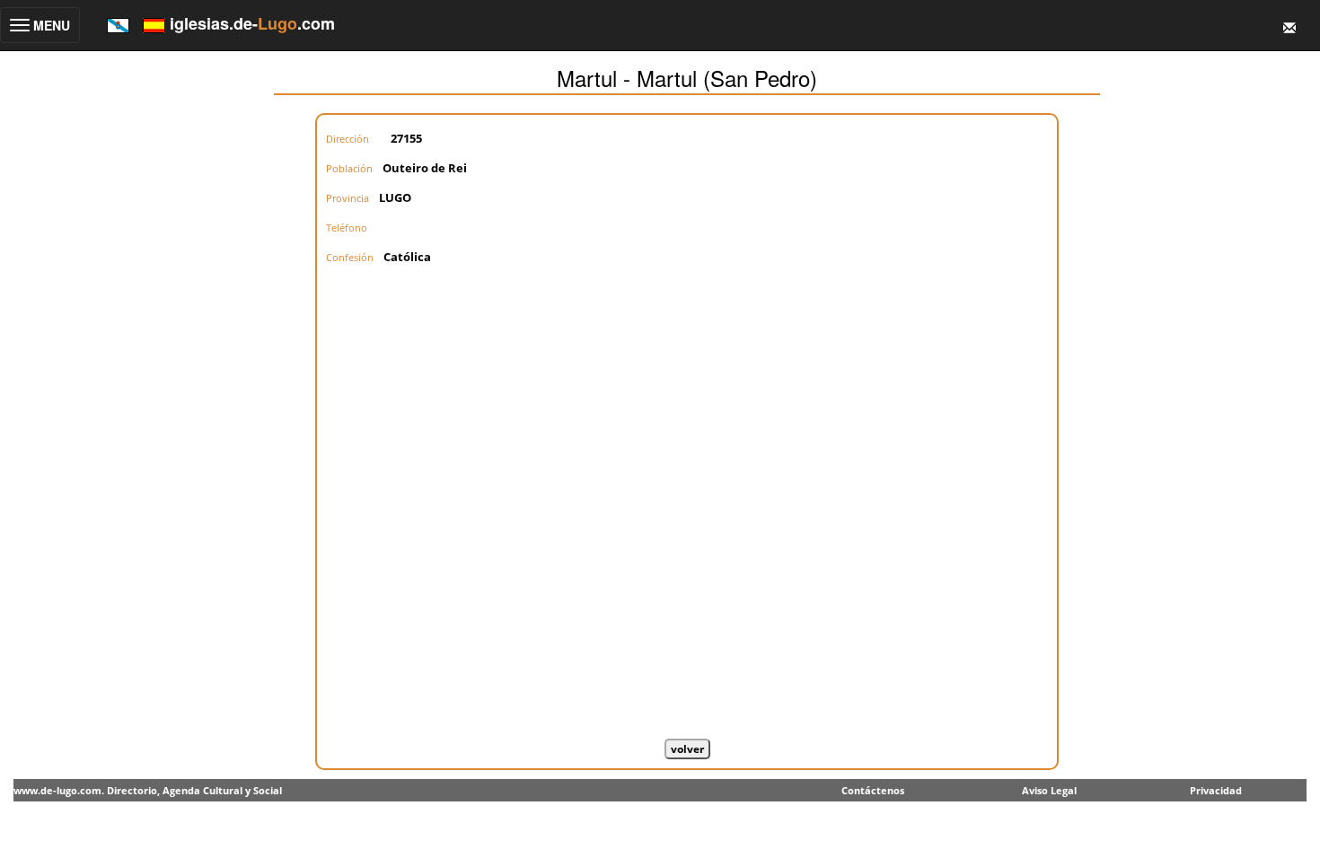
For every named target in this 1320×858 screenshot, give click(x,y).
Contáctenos (872, 790)
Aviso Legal (1049, 790)
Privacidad (1216, 790)
